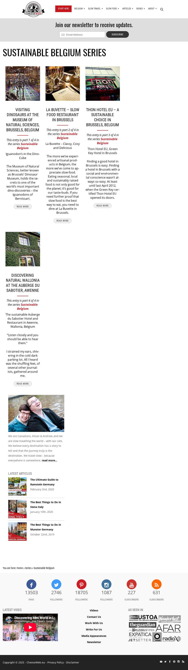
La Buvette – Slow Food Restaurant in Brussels (62, 115)
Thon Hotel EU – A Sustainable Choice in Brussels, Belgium (102, 117)
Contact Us (94, 617)
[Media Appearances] (154, 629)
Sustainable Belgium (27, 146)
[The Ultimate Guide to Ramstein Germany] (17, 486)
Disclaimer (72, 662)
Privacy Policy (55, 662)
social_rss (183, 661)
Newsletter (94, 642)
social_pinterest (174, 661)
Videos (94, 610)
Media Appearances (94, 636)
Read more (23, 206)
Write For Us (94, 629)
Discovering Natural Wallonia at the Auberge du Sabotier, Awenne (23, 283)
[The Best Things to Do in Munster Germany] (17, 531)
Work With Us (94, 623)
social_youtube (161, 661)
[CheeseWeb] (33, 9)
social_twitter (165, 661)
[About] (36, 414)
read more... (49, 460)
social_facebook (170, 661)
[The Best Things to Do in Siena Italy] (17, 509)
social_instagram (178, 661)
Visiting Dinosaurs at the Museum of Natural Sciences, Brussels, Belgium (22, 120)
